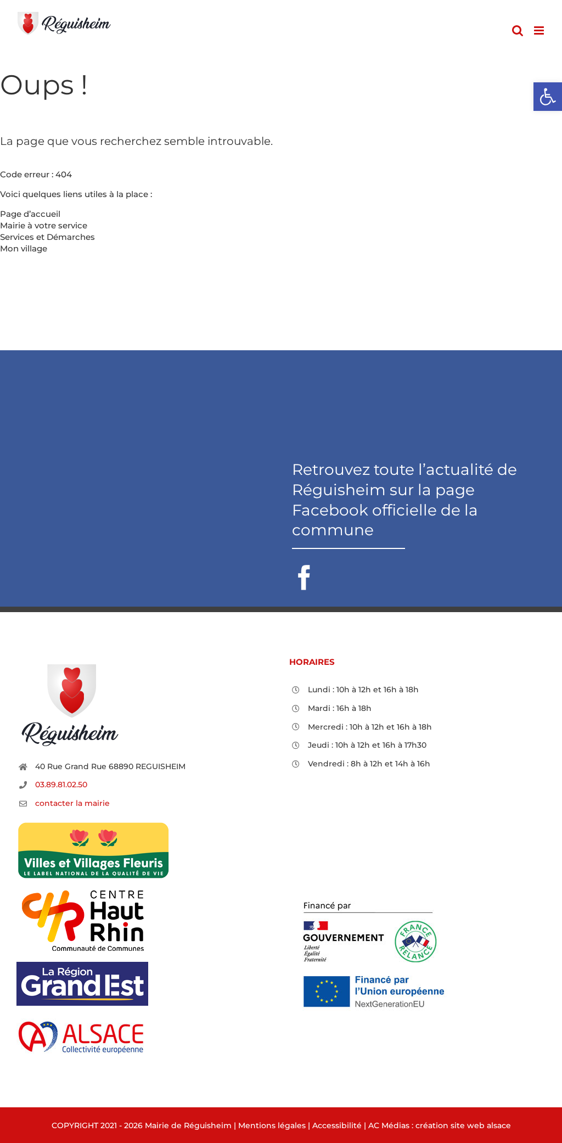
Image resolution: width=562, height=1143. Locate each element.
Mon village (23, 248)
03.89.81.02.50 (61, 784)
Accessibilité (337, 1125)
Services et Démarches (47, 237)
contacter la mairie (72, 803)
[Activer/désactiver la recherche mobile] (517, 30)
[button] (547, 96)
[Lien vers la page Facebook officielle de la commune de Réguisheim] (421, 525)
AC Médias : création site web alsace (439, 1125)
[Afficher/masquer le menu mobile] (540, 30)
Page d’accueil (30, 214)
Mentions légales (272, 1125)
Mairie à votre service (43, 225)
